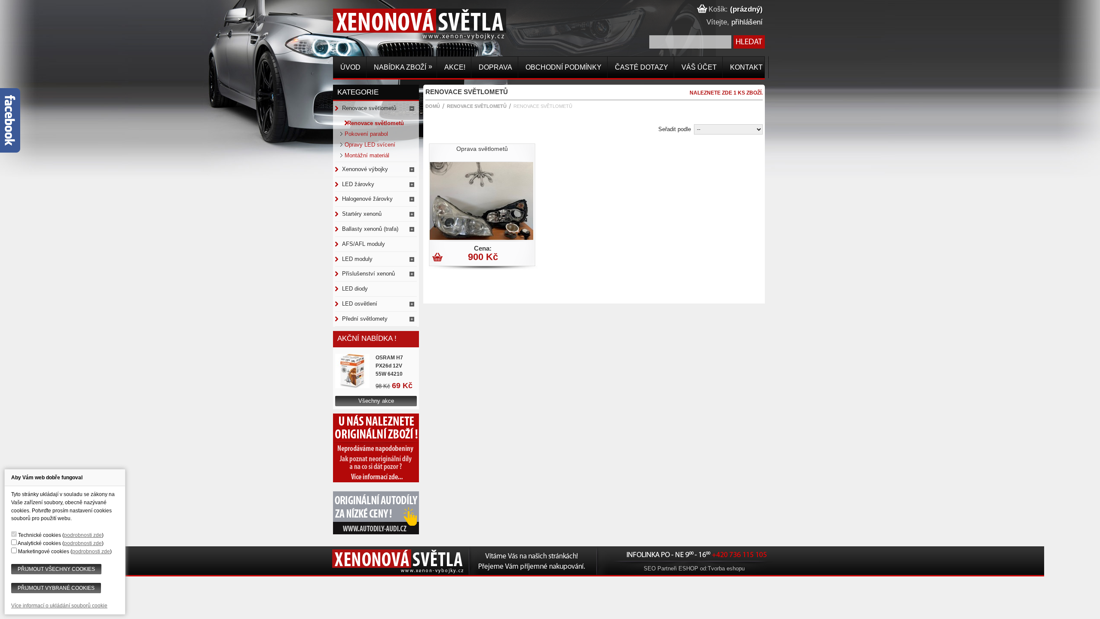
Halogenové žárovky (367, 199)
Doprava (494, 67)
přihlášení (747, 22)
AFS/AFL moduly (363, 244)
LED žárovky (358, 184)
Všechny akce (376, 401)
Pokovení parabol (366, 134)
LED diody (355, 288)
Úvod (350, 67)
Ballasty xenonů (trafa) (370, 229)
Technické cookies (39, 535)
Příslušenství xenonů (368, 273)
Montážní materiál (367, 155)
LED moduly (357, 259)
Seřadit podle (674, 129)
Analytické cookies (39, 543)
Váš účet (698, 67)
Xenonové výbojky (365, 169)
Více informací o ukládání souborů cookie (59, 605)
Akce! (454, 67)
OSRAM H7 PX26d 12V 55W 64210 (389, 366)
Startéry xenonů (362, 214)
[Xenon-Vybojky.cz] (348, 31)
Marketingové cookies (43, 551)
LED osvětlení (359, 303)
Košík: (717, 9)
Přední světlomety (365, 319)
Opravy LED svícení (370, 144)
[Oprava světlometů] (481, 238)
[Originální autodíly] (376, 532)
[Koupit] (438, 259)
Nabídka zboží (402, 67)
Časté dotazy (640, 67)
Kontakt (745, 67)
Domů (432, 106)
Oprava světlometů (482, 148)
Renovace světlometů (369, 108)
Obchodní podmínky (563, 67)
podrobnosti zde (83, 535)
